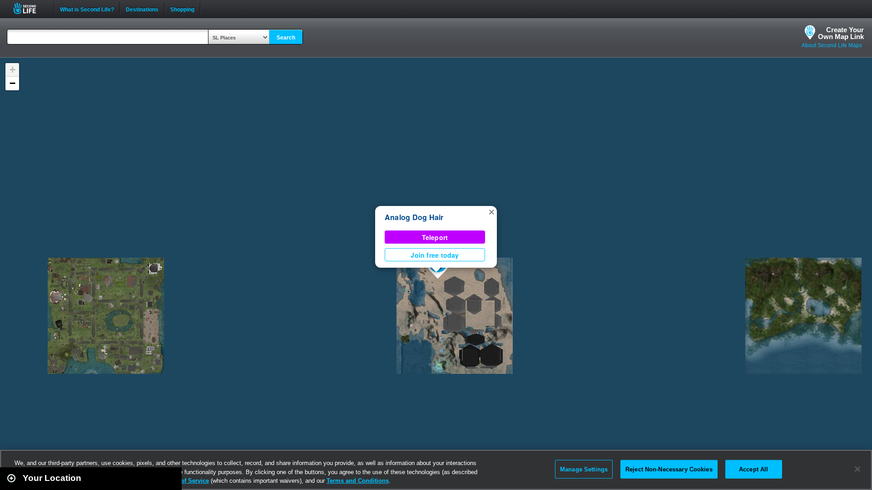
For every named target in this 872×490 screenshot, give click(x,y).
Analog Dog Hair (414, 217)
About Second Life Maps (832, 45)
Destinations (142, 8)
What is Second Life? (87, 8)
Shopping (182, 8)
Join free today (435, 255)
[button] (491, 211)
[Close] (857, 469)
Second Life (30, 8)
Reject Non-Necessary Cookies (669, 469)
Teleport (435, 237)
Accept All (753, 469)
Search (286, 37)
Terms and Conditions (358, 480)
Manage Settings (584, 469)
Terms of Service (185, 480)
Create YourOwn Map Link (841, 33)
